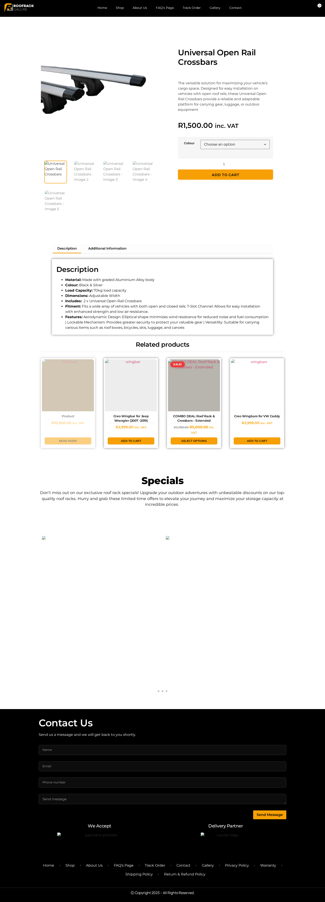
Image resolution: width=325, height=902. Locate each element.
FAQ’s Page (165, 8)
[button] (151, 44)
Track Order (192, 8)
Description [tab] (67, 248)
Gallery (215, 8)
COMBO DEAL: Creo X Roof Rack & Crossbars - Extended (103, 599)
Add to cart (225, 175)
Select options (194, 440)
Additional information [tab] (107, 248)
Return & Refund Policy (184, 874)
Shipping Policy (139, 874)
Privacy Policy (237, 865)
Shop (120, 8)
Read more (68, 440)
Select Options (103, 617)
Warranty (268, 865)
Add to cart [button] (131, 440)
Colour (189, 143)
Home (102, 8)
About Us (140, 8)
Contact (235, 8)
